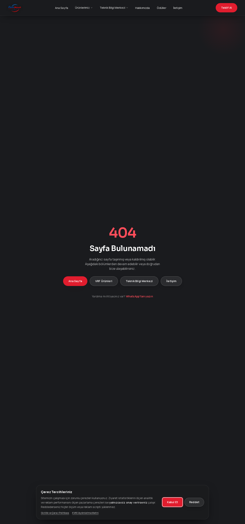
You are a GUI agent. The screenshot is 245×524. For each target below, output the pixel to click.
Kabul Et (172, 502)
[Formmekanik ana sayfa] (15, 8)
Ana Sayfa (61, 8)
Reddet (194, 502)
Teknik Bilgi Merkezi (112, 7)
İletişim (177, 8)
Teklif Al (226, 7)
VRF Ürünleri (103, 281)
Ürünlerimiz (82, 7)
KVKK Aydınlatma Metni (85, 513)
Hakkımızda (142, 8)
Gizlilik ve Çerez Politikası (55, 513)
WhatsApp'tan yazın (139, 296)
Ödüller (161, 8)
